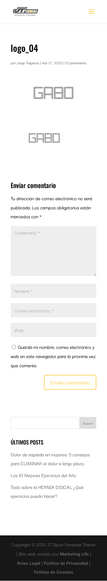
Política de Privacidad (66, 562)
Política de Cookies (53, 571)
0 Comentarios (75, 62)
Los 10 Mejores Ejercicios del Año (43, 475)
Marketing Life (75, 553)
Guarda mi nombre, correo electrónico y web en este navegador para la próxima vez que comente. (53, 355)
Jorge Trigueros (28, 62)
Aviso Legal (29, 562)
